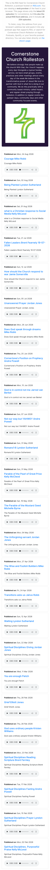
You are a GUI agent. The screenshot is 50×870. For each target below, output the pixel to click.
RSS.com (37, 6)
